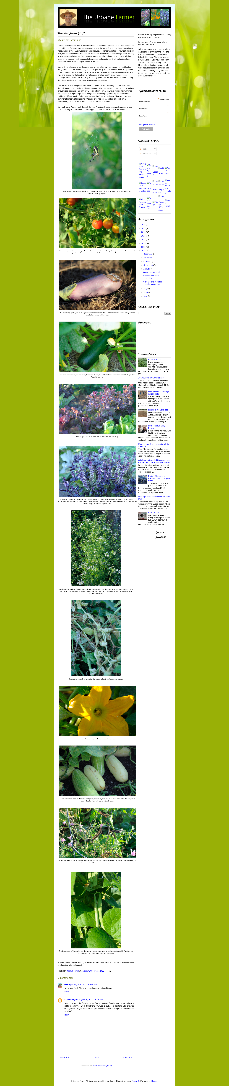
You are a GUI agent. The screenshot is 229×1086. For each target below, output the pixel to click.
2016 (143, 232)
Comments (146, 154)
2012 (143, 247)
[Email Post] (110, 971)
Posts (144, 149)
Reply (66, 992)
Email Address (154, 102)
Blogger (154, 1081)
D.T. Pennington (71, 1000)
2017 (143, 228)
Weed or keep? (154, 360)
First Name (154, 109)
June (145, 292)
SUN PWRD (153, 513)
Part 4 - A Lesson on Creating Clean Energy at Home (159, 478)
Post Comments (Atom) (102, 1066)
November (148, 258)
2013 (143, 243)
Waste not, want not (151, 272)
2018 (143, 225)
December (148, 254)
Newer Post (65, 1057)
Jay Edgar (68, 984)
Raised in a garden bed (158, 410)
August (146, 269)
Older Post (127, 1057)
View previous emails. (147, 125)
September (148, 265)
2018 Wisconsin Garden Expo (151, 378)
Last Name (143, 116)
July (145, 289)
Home (96, 1057)
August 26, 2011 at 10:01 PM (91, 1000)
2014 (143, 240)
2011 (143, 251)
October (147, 261)
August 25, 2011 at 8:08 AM (85, 984)
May (145, 296)
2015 (143, 236)
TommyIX (135, 1081)
